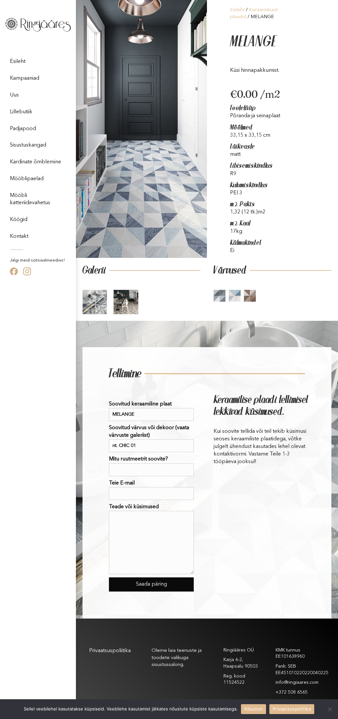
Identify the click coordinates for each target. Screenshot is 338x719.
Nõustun (253, 708)
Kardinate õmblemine (35, 162)
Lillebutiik (21, 112)
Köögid (18, 219)
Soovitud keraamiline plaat (140, 404)
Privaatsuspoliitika (110, 650)
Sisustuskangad (28, 145)
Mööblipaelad (27, 178)
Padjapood (23, 128)
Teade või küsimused (134, 507)
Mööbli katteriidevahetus (30, 199)
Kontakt (19, 236)
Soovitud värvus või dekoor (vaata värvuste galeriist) (149, 431)
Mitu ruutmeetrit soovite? (138, 459)
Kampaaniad (24, 78)
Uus (14, 95)
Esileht (17, 61)
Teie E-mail (122, 483)
